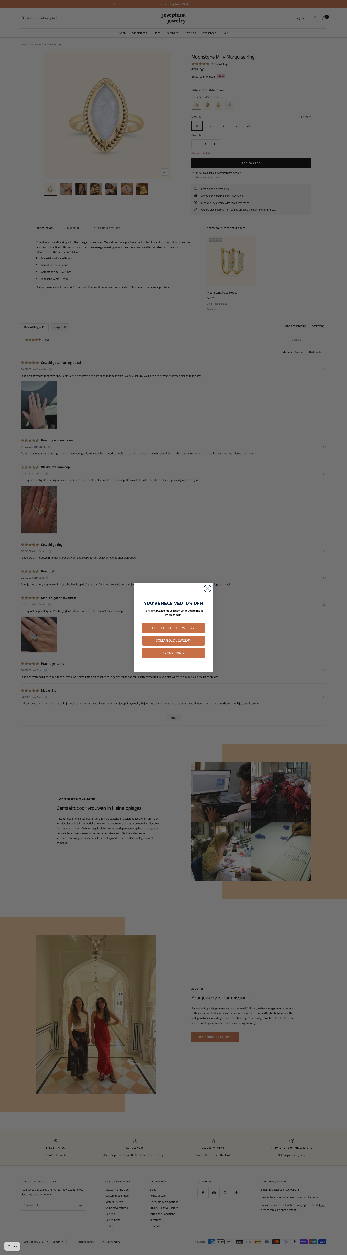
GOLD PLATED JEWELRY (173, 628)
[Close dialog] (207, 588)
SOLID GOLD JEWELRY (173, 640)
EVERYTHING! (173, 653)
